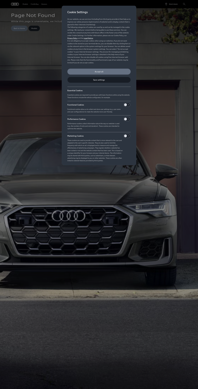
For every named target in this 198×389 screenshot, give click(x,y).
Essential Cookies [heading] (75, 90)
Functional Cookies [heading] (75, 105)
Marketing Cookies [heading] (75, 136)
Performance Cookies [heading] (76, 119)
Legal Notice (88, 38)
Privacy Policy (72, 38)
